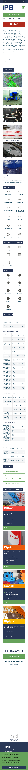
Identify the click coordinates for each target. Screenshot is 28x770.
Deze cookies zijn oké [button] (14, 767)
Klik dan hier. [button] (11, 764)
